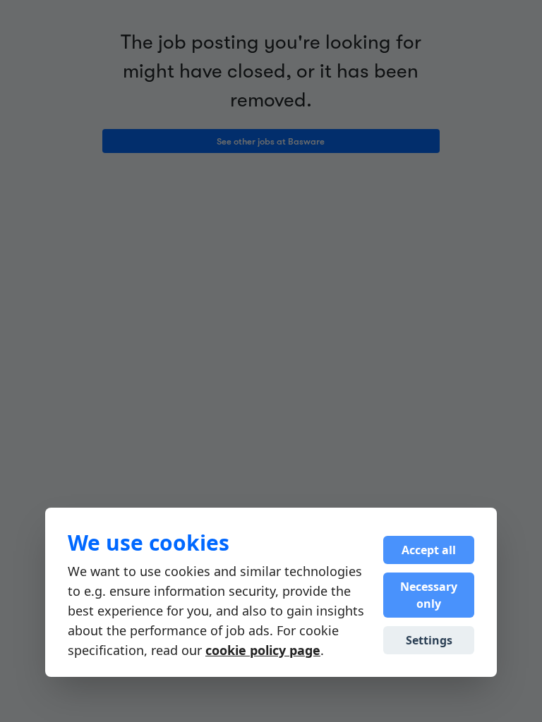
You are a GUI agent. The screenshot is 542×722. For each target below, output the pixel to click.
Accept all (429, 550)
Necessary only (428, 595)
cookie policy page (262, 650)
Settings (429, 640)
